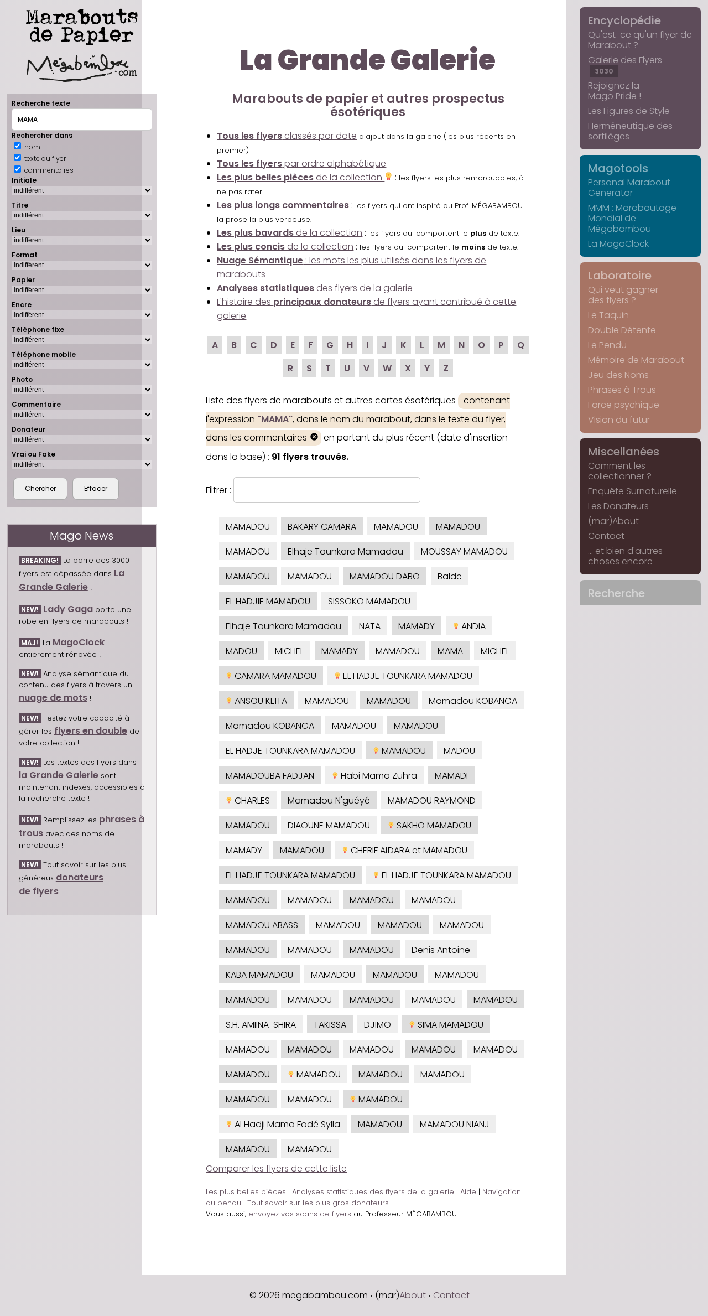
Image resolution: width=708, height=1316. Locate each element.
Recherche (616, 593)
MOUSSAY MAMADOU (464, 551)
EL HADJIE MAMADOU (268, 601)
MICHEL (289, 651)
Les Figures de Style (629, 111)
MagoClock (79, 642)
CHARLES (251, 800)
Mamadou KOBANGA (473, 701)
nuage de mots (53, 697)
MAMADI (451, 775)
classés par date (287, 135)
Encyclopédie (624, 20)
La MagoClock (618, 243)
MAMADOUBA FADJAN (270, 775)
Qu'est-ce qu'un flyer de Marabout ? (640, 39)
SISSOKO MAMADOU (369, 601)
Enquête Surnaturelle (632, 491)
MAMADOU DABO (385, 576)
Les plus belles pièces (246, 1192)
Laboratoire (620, 275)
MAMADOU (248, 526)
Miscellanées (623, 451)
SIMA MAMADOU (449, 1024)
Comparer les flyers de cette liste (276, 1168)
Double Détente (622, 330)
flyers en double (90, 730)
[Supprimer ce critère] (314, 438)
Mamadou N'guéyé (329, 800)
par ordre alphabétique (301, 163)
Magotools (618, 168)
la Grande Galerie (58, 775)
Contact (606, 536)
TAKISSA (330, 1024)
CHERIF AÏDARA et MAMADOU (407, 850)
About (412, 1295)
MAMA (450, 651)
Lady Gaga (68, 609)
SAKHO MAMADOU (432, 825)
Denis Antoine (441, 950)
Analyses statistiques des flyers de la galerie (373, 1192)
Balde (450, 576)
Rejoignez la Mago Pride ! (614, 90)
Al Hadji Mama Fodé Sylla (286, 1124)
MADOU (241, 651)
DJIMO (377, 1024)
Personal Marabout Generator (629, 187)
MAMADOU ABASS (262, 925)
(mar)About (613, 521)
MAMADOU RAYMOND (432, 800)
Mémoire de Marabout (636, 360)
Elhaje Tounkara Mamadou (345, 551)
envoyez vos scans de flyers (299, 1214)
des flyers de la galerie (315, 288)
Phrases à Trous (622, 390)
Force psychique (623, 404)
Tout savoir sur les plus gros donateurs (318, 1203)
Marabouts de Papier (81, 25)
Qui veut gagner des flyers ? (623, 295)
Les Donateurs (618, 506)
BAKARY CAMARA (322, 526)
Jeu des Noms (618, 375)
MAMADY (416, 626)
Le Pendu (607, 345)
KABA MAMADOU (259, 974)
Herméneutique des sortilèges (630, 131)
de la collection (300, 177)
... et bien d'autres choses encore (625, 556)
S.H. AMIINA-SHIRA (261, 1024)
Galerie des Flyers (625, 65)
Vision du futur (619, 419)
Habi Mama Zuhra (378, 775)
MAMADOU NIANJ (455, 1124)
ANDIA (472, 626)
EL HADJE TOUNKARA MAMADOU (406, 676)
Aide (468, 1192)
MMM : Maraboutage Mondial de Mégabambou (632, 218)
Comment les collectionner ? (620, 471)
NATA (370, 626)
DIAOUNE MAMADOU (329, 825)
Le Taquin (608, 315)
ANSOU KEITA (259, 701)
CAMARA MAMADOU (274, 676)
